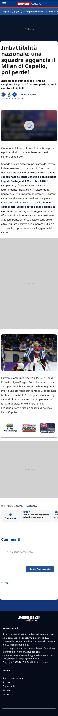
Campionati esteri (33, 11)
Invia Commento (40, 569)
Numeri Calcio (10, 11)
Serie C (6, 694)
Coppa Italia (8, 686)
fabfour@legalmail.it (28, 658)
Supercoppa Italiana (13, 678)
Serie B (6, 690)
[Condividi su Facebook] (9, 94)
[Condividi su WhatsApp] (3, 94)
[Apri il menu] (4, 4)
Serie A (6, 682)
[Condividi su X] (14, 94)
